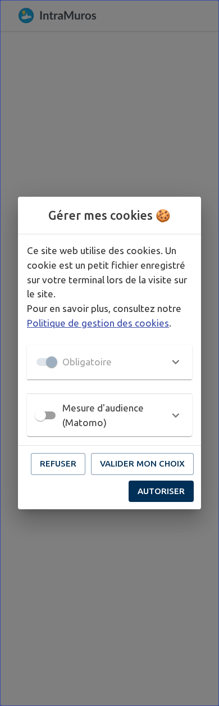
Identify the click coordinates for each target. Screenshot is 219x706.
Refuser (58, 463)
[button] (109, 362)
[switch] (40, 415)
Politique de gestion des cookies (98, 323)
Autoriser (161, 491)
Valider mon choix (142, 463)
